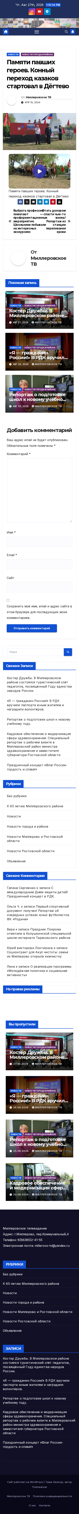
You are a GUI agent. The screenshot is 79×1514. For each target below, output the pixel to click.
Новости (13, 54)
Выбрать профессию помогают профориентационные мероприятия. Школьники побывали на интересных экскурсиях (26, 221)
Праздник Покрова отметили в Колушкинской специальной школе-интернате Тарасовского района (39, 933)
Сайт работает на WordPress (25, 1481)
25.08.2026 (21, 1151)
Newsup (58, 1481)
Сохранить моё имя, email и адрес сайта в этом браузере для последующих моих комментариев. (39, 612)
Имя (11, 532)
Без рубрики (16, 796)
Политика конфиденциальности (52, 1496)
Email (12, 555)
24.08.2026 (21, 1194)
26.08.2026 (21, 1107)
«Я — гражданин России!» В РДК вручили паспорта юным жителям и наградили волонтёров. (35, 705)
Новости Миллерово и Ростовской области (37, 1312)
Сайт (10, 578)
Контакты (44, 1505)
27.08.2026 (21, 1063)
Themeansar (39, 1486)
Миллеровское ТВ (38, 97)
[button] (66, 32)
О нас (32, 1505)
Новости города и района (37, 54)
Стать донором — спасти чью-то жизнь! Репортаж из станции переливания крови (53, 221)
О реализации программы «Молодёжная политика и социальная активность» (39, 971)
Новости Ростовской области (30, 851)
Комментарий (19, 454)
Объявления (16, 861)
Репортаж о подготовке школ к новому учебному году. (39, 399)
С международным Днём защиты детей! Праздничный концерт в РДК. (37, 892)
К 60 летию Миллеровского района (35, 806)
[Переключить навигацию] (37, 31)
